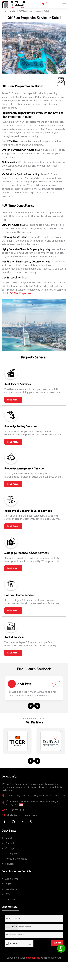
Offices (9, 894)
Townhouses (12, 889)
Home (4, 11)
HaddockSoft (33, 957)
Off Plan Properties (20, 293)
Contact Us (11, 843)
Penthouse (11, 899)
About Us (10, 838)
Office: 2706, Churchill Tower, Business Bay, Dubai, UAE (36, 795)
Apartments (11, 878)
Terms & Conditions (16, 858)
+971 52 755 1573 (15, 809)
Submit (57, 942)
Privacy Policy (13, 853)
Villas (8, 883)
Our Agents (11, 848)
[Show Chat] (61, 948)
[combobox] (11, 927)
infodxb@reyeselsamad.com (21, 815)
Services (13, 11)
